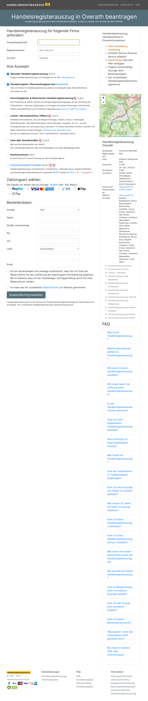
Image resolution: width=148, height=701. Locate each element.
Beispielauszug (68, 77)
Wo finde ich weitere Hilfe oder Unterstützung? (118, 651)
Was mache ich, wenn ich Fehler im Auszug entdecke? (119, 507)
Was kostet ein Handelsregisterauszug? (119, 459)
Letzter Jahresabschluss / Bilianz (34, 115)
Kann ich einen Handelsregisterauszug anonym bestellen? (119, 539)
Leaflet (115, 136)
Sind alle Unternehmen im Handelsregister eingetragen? (119, 475)
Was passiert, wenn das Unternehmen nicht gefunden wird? (120, 635)
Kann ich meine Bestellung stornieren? (119, 621)
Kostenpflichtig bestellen (26, 295)
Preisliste (127, 5)
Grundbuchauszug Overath (120, 266)
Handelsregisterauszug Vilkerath (122, 297)
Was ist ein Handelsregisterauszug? (119, 336)
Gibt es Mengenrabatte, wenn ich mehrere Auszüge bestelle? (120, 590)
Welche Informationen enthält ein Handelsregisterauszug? (119, 353)
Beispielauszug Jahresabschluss (57, 130)
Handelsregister (84, 686)
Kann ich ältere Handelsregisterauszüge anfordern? (119, 523)
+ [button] (103, 98)
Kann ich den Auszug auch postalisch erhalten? (118, 606)
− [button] (103, 102)
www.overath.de (126, 195)
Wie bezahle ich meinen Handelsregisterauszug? (120, 574)
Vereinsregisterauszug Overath (121, 318)
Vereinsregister (108, 5)
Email (10, 264)
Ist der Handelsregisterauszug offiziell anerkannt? (119, 407)
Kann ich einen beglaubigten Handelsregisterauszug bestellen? (119, 424)
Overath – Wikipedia (117, 273)
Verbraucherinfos (120, 679)
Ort (8, 240)
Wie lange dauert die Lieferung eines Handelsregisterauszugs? (119, 389)
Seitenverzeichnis (120, 690)
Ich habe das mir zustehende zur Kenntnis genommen (47, 287)
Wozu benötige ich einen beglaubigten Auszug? (117, 442)
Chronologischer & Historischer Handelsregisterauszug (47, 98)
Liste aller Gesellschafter (29, 140)
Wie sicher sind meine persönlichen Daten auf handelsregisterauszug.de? (120, 556)
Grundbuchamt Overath (118, 269)
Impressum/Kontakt (121, 676)
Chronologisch (80, 109)
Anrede (11, 209)
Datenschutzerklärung (123, 683)
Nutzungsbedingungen (123, 686)
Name (10, 217)
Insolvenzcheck (22, 154)
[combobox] (58, 42)
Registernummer (16, 50)
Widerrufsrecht (50, 287)
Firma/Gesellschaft (17, 42)
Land (9, 248)
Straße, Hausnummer (18, 225)
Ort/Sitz (11, 58)
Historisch (65, 109)
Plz (8, 233)
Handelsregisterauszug (28, 4)
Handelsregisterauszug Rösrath (122, 314)
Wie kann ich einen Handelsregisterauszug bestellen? (119, 371)
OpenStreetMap (126, 136)
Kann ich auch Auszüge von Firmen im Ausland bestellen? (120, 491)
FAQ (138, 5)
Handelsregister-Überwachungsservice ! (39, 84)
